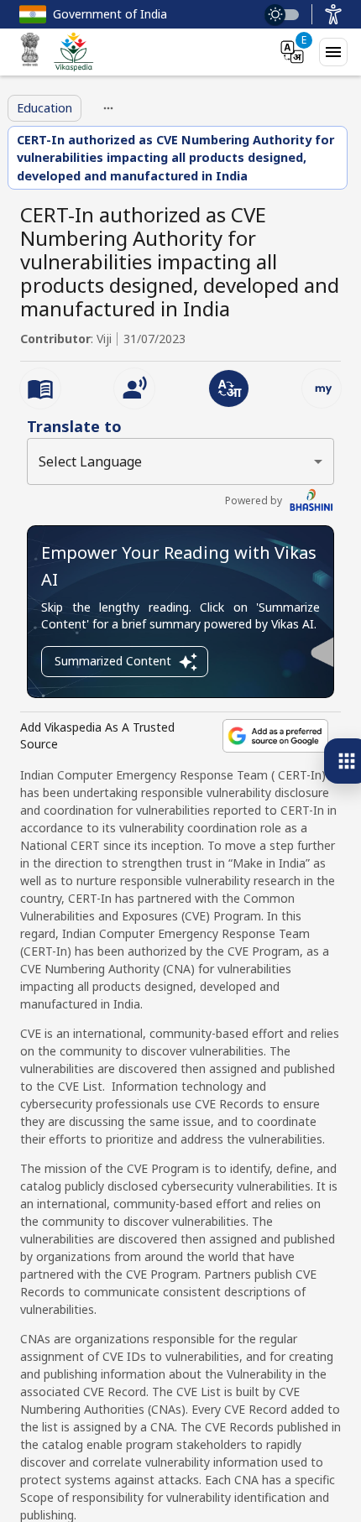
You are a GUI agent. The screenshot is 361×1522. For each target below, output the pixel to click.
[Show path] (108, 108)
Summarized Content (113, 661)
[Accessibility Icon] (333, 14)
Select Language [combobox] (90, 461)
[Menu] (333, 52)
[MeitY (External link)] (30, 52)
